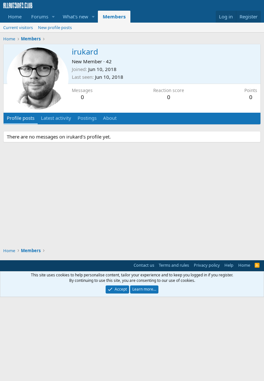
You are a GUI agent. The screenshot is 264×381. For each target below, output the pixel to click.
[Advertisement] (132, 196)
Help (228, 265)
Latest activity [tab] (56, 118)
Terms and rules (174, 265)
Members (114, 16)
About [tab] (110, 118)
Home (15, 16)
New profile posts (55, 27)
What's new (75, 16)
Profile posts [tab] (20, 118)
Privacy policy (207, 265)
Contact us (144, 265)
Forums (39, 16)
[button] (53, 17)
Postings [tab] (87, 118)
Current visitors (18, 27)
